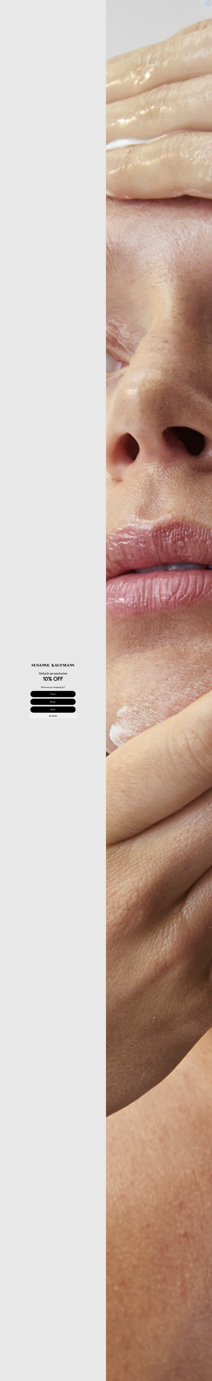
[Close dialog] (208, 3)
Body (53, 701)
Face (53, 694)
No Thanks (53, 716)
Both (53, 709)
